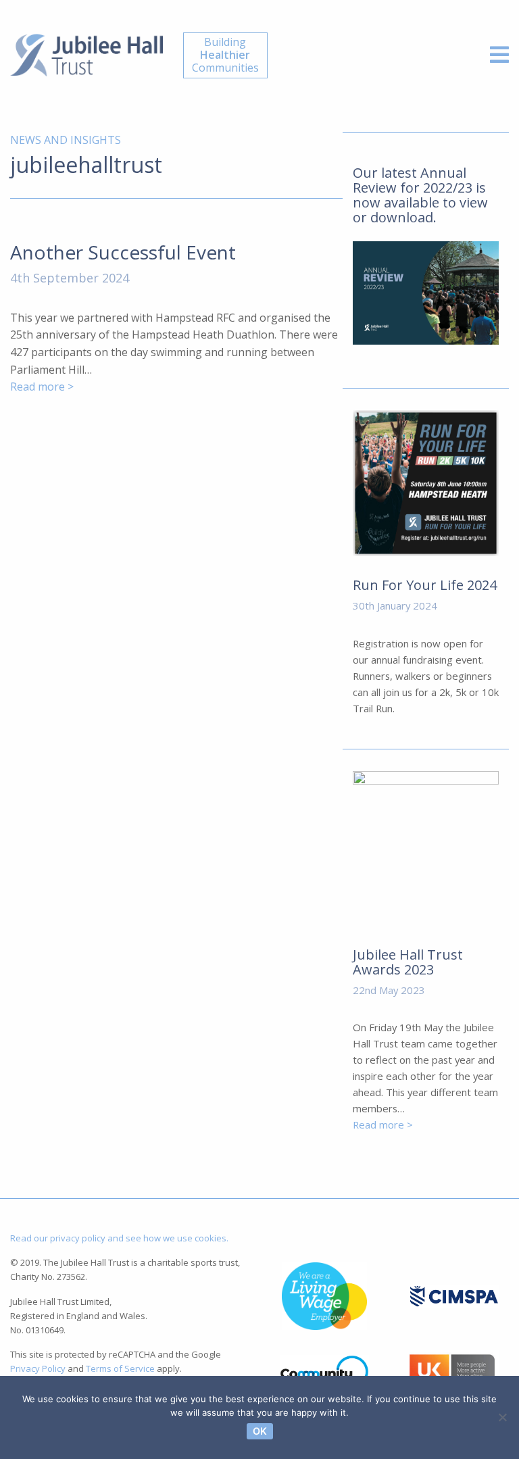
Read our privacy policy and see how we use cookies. (119, 1238)
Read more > (42, 386)
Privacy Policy (38, 1368)
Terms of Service (120, 1368)
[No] (502, 1417)
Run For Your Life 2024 (425, 585)
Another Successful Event (123, 252)
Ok (260, 1431)
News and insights (65, 139)
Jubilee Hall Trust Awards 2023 (408, 962)
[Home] (86, 54)
